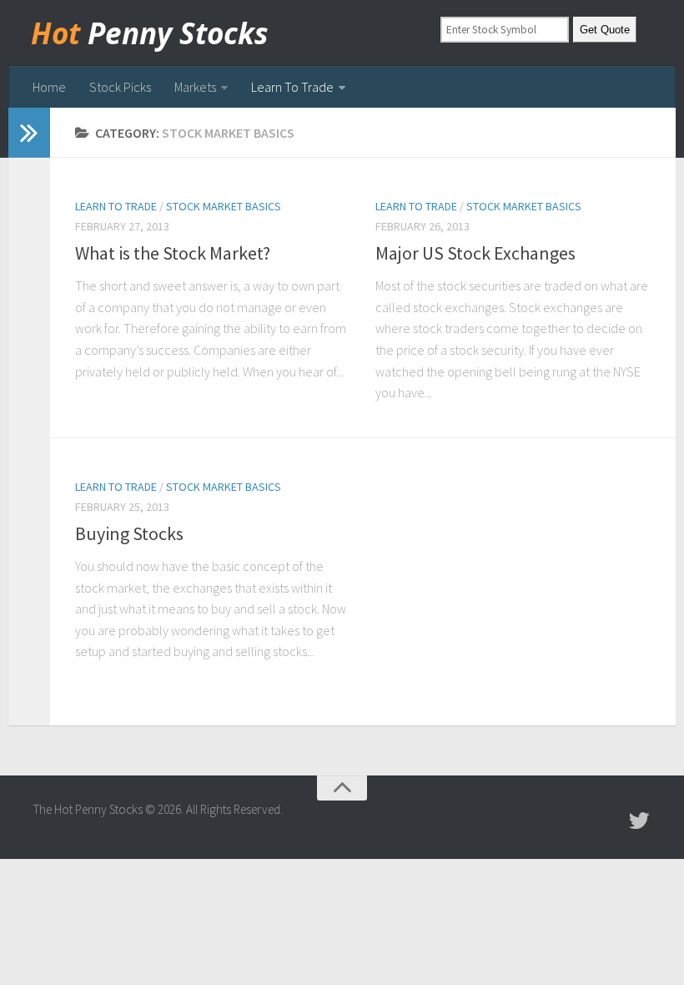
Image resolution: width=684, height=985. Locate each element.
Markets (195, 86)
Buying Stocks (129, 533)
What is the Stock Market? (172, 253)
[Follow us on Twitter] (639, 820)
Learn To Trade (292, 86)
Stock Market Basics (223, 206)
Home (49, 86)
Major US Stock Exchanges (475, 253)
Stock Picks (120, 86)
